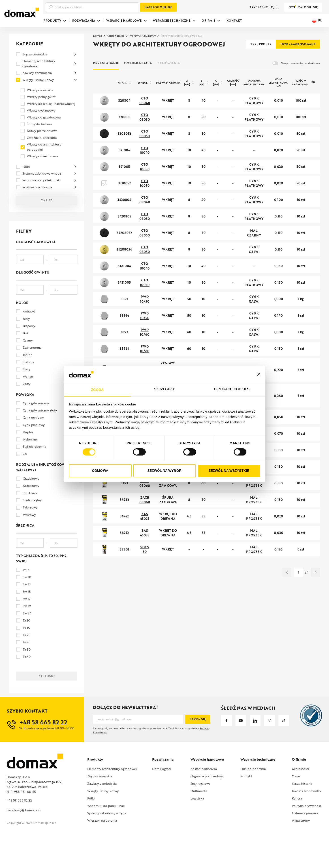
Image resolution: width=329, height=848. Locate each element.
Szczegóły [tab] (164, 389)
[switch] (139, 452)
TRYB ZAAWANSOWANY (298, 44)
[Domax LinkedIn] (255, 720)
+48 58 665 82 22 (19, 800)
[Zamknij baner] (258, 374)
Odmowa (100, 471)
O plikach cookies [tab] (232, 389)
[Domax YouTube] (240, 720)
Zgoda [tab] (97, 390)
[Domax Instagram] (269, 720)
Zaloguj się (308, 7)
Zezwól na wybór (164, 471)
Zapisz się (198, 719)
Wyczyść (49, 685)
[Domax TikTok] (283, 720)
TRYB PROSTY (260, 44)
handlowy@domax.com (24, 810)
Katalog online (158, 7)
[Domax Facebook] (226, 720)
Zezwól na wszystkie (229, 471)
